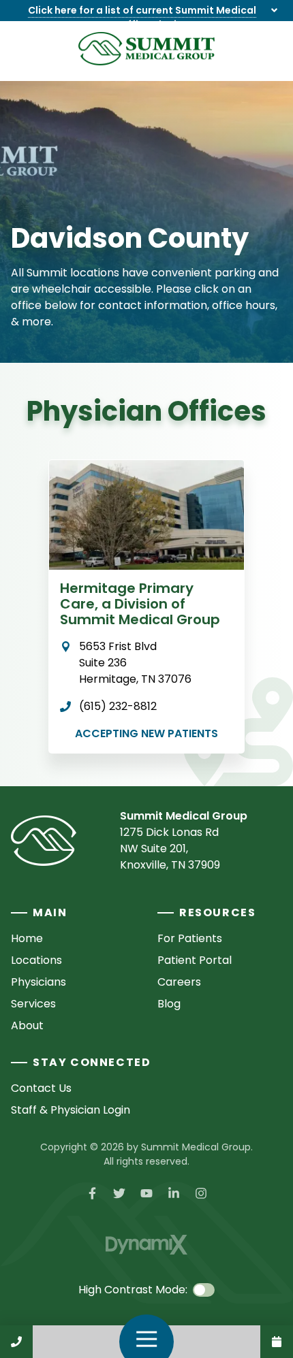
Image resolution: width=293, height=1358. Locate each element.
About (27, 1025)
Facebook (92, 1193)
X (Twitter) (119, 1193)
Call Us (16, 1341)
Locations (36, 960)
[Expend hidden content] (274, 10)
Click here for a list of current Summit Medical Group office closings (142, 17)
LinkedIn (173, 1193)
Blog (169, 1004)
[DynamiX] (146, 1244)
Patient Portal (194, 960)
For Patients (189, 938)
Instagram (201, 1193)
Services (33, 1004)
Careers (179, 982)
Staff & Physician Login (70, 1110)
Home (27, 938)
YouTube (146, 1193)
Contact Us (276, 1341)
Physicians (38, 982)
